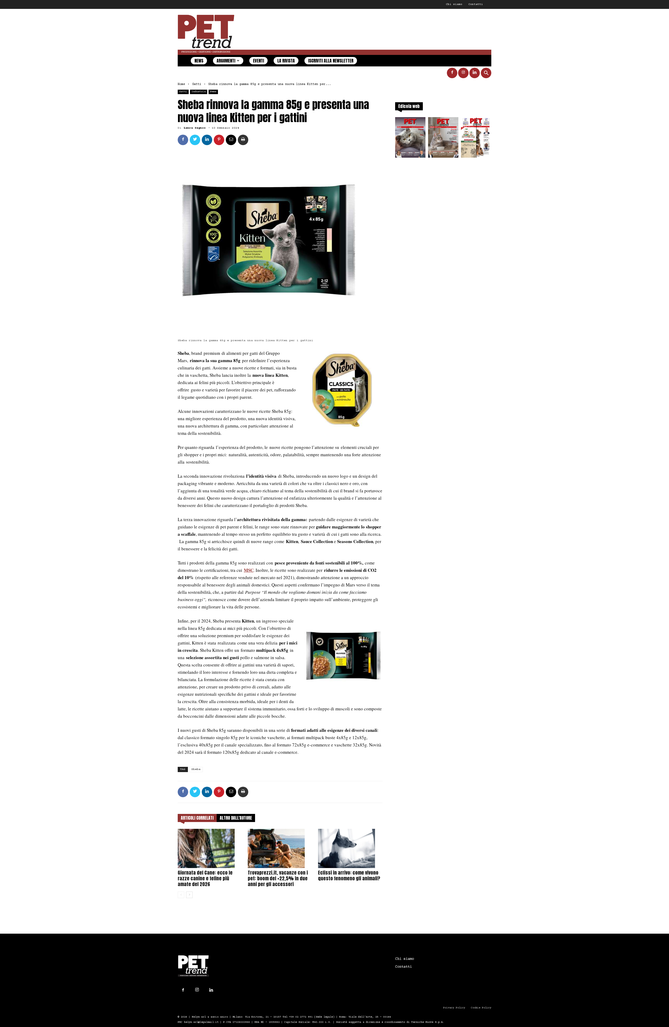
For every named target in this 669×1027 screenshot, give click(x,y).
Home (181, 84)
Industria (199, 91)
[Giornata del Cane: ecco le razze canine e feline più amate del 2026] (210, 848)
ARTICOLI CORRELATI (197, 818)
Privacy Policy (454, 1007)
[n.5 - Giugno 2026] (443, 139)
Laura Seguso (195, 128)
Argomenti (226, 61)
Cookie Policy (481, 1007)
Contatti (475, 4)
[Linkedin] (474, 73)
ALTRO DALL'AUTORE (236, 818)
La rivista (286, 61)
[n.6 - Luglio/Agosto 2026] (410, 139)
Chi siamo (454, 4)
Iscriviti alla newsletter (330, 61)
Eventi (258, 61)
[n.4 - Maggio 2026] (476, 139)
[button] (486, 73)
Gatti (196, 84)
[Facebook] (452, 73)
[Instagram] (463, 73)
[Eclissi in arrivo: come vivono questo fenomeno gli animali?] (350, 848)
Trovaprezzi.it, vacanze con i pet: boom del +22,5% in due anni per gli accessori (278, 878)
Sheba (195, 769)
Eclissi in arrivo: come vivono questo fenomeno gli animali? (349, 875)
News (198, 61)
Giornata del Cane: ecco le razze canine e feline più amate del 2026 (205, 878)
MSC (248, 570)
